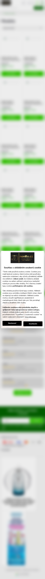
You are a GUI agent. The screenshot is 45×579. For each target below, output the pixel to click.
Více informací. (30, 317)
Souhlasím (33, 324)
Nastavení (12, 323)
